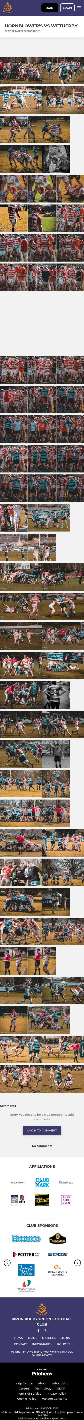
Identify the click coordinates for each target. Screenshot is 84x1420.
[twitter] (45, 1331)
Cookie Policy (26, 1398)
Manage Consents (54, 1398)
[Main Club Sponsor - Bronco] (26, 1239)
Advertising (60, 1383)
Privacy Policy (56, 1393)
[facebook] (38, 1331)
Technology (43, 1388)
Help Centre (24, 1383)
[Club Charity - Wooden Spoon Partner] (26, 1287)
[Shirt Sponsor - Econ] (57, 1255)
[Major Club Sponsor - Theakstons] (57, 1239)
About (42, 1383)
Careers (24, 1388)
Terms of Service (29, 1393)
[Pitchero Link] (42, 1374)
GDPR (61, 1388)
